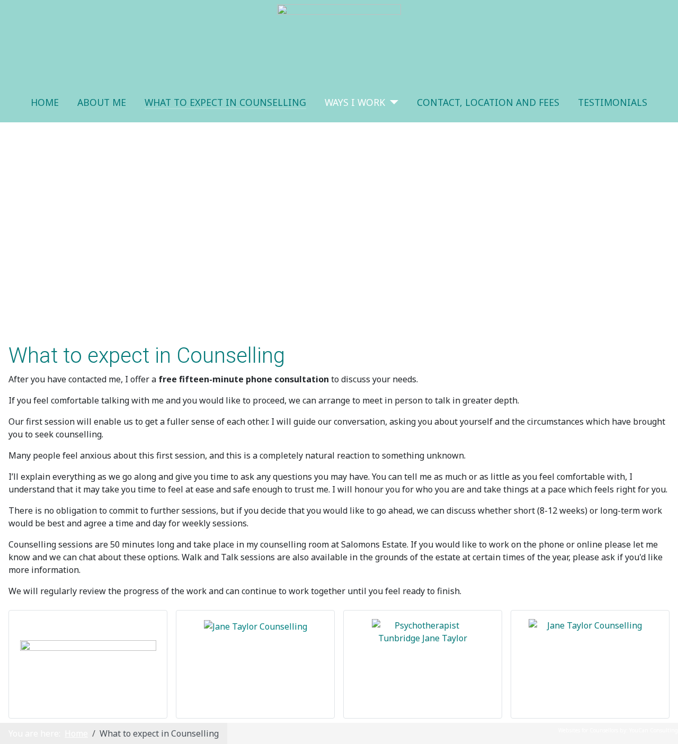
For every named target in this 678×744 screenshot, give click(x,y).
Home (45, 102)
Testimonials (612, 102)
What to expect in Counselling (225, 102)
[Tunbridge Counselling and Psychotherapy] (422, 635)
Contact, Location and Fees (488, 102)
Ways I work (355, 102)
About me (101, 102)
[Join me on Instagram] (590, 639)
